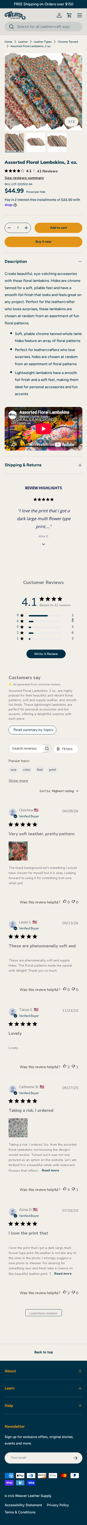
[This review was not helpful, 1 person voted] (73, 1067)
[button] (69, 15)
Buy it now (43, 242)
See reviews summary (24, 178)
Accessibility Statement (23, 1505)
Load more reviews (43, 1313)
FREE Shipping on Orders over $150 (43, 4)
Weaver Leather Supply (33, 1496)
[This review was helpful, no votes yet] (64, 902)
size (13, 769)
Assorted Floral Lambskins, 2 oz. (30, 46)
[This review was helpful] (64, 1067)
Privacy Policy (58, 1505)
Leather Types (43, 41)
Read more (50, 1170)
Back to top (43, 1352)
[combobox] (43, 26)
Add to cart (58, 228)
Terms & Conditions (20, 1512)
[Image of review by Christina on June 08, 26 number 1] (18, 851)
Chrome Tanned (68, 41)
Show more (18, 780)
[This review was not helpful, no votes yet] (73, 902)
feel (40, 769)
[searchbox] (26, 748)
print (52, 769)
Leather (23, 41)
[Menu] (79, 15)
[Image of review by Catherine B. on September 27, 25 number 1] (18, 1127)
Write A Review (46, 654)
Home (8, 41)
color (26, 769)
